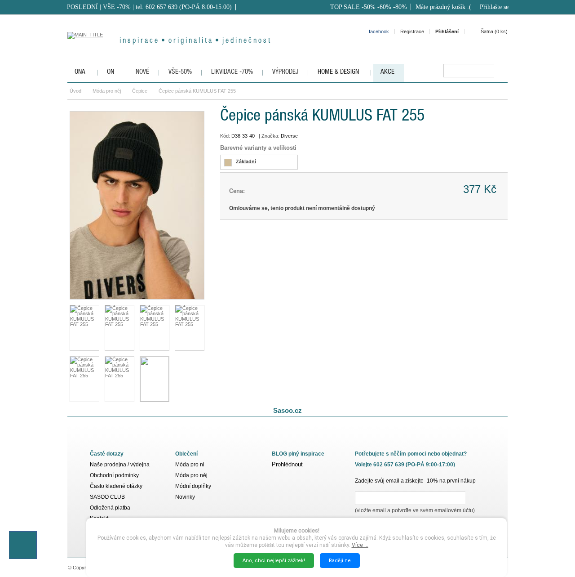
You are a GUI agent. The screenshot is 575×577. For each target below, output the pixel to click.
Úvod (75, 91)
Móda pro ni (189, 464)
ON (110, 72)
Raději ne (340, 561)
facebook (379, 31)
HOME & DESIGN (338, 72)
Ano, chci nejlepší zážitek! (274, 561)
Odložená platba (110, 508)
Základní (246, 161)
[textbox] (468, 70)
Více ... (360, 545)
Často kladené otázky (116, 486)
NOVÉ (142, 72)
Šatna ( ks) (494, 31)
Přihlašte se (494, 7)
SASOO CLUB (107, 497)
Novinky (185, 497)
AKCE (387, 72)
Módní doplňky (193, 486)
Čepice (139, 91)
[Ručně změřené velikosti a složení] (154, 379)
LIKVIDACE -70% (232, 72)
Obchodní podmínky (114, 475)
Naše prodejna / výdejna (120, 464)
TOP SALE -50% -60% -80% (368, 7)
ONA (80, 72)
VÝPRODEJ (285, 72)
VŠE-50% (180, 72)
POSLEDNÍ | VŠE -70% (99, 7)
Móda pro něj (107, 91)
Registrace (412, 31)
